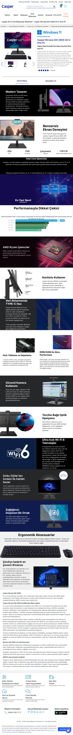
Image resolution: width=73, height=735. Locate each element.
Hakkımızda (67, 2)
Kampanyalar (35, 2)
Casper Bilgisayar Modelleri (16, 26)
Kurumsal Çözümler (24, 2)
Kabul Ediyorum (64, 729)
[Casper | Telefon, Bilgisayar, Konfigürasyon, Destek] (13, 7)
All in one (6, 596)
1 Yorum (52, 70)
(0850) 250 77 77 (14, 712)
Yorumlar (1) (50, 81)
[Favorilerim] (65, 6)
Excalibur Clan (53, 2)
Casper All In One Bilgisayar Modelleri (38, 26)
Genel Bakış (22, 81)
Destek (61, 2)
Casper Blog (44, 2)
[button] (2, 64)
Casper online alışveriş (32, 666)
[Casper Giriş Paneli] (70, 6)
